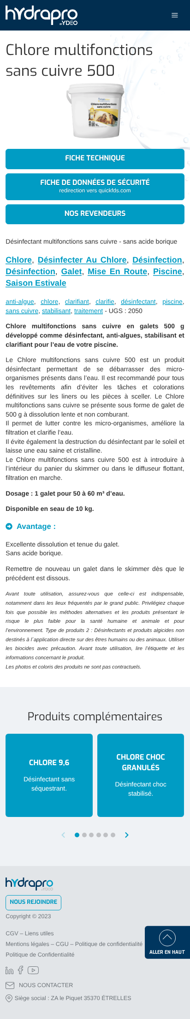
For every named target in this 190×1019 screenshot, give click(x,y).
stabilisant (56, 310)
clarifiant (77, 301)
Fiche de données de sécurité (94, 186)
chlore (49, 301)
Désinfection (157, 259)
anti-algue (20, 301)
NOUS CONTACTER (46, 985)
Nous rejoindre (33, 902)
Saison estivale (36, 283)
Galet (71, 271)
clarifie (104, 301)
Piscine (167, 271)
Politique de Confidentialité (40, 954)
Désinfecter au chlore (82, 259)
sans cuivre (22, 310)
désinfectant (138, 301)
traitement (88, 310)
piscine (172, 301)
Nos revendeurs (95, 214)
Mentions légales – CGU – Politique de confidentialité (74, 944)
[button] (127, 835)
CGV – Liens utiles (29, 933)
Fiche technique (95, 158)
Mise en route (117, 271)
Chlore (19, 259)
